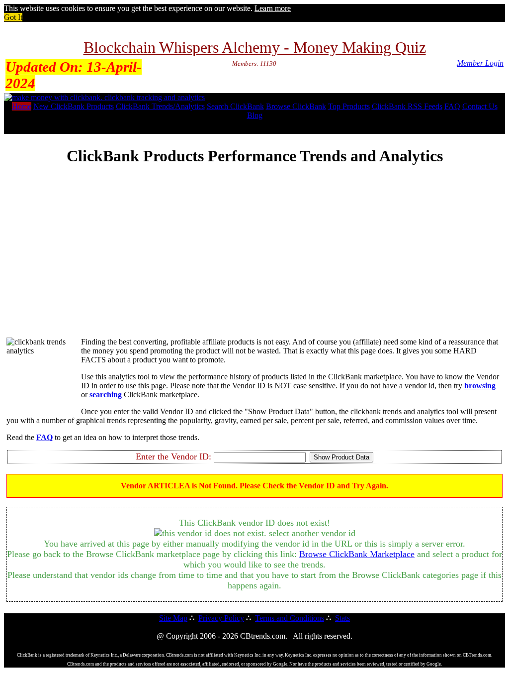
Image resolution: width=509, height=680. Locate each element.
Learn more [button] (272, 8)
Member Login (480, 63)
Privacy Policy (221, 618)
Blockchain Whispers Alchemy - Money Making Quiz (255, 47)
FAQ (452, 106)
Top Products (349, 106)
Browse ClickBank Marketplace (357, 554)
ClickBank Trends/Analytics (160, 106)
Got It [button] (13, 17)
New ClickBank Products (73, 106)
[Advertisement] (254, 260)
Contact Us (480, 106)
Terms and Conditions (289, 618)
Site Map (173, 618)
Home (21, 106)
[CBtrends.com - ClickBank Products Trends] (104, 97)
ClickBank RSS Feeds (407, 106)
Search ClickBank (235, 106)
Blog (254, 115)
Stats (342, 618)
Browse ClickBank (296, 106)
